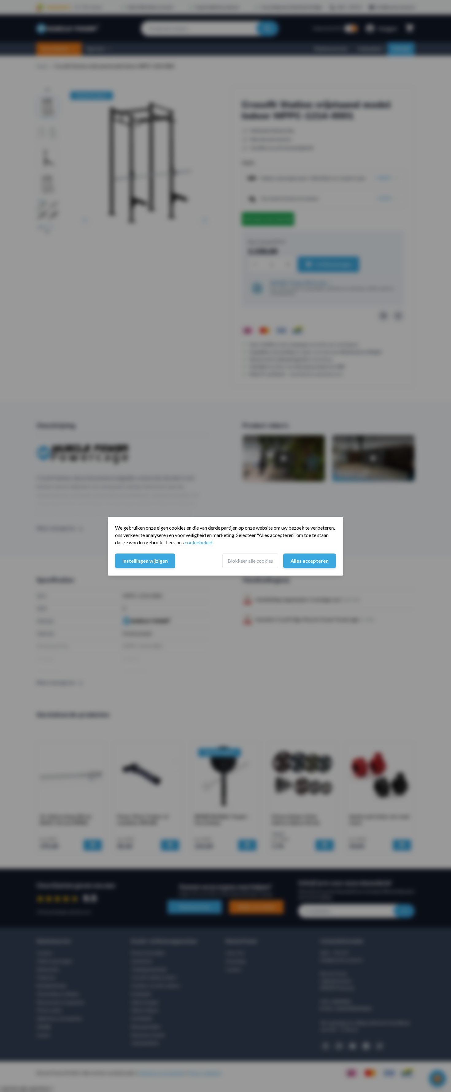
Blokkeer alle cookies (250, 561)
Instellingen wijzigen (145, 561)
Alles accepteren (310, 561)
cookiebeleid (198, 542)
